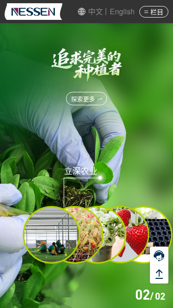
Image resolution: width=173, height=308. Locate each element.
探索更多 (83, 98)
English (122, 11)
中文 (95, 11)
